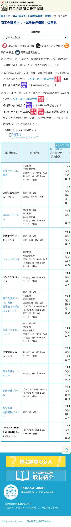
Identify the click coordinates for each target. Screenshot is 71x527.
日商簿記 (16, 134)
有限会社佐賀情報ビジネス (11, 412)
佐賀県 (48, 16)
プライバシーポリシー (12, 521)
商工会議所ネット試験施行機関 (27, 16)
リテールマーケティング (24, 137)
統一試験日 (56, 148)
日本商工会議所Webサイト (40, 521)
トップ (7, 16)
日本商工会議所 (17, 2)
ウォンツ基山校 (11, 259)
